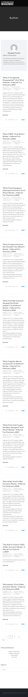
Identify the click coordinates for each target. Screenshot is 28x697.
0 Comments (17, 89)
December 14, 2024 (7, 591)
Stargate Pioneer (14, 53)
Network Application (14, 651)
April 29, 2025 (6, 141)
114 (3, 640)
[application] (14, 119)
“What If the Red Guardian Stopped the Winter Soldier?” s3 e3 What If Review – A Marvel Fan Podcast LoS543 (13, 305)
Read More (5, 115)
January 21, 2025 (7, 434)
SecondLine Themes (21, 693)
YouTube (14, 657)
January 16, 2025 (7, 488)
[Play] (4, 119)
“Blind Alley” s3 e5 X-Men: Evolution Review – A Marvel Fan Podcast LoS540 (14, 484)
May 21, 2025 (6, 87)
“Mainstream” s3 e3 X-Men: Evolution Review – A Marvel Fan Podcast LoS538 (14, 587)
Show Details (14, 655)
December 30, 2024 (7, 554)
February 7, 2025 (7, 312)
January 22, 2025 (7, 370)
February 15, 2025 (7, 253)
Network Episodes (14, 653)
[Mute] (20, 120)
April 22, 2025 (6, 197)
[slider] (23, 120)
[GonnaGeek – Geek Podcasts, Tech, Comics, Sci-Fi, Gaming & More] (8, 2)
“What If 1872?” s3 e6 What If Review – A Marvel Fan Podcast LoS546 (13, 136)
